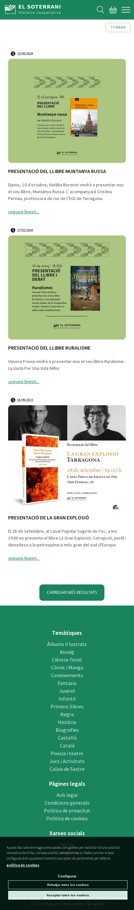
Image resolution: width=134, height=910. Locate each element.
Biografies (67, 730)
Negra (67, 714)
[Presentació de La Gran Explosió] (67, 458)
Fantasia (67, 683)
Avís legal (67, 795)
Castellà (67, 737)
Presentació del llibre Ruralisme (49, 348)
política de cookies (23, 865)
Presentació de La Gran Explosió (48, 518)
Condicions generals (67, 802)
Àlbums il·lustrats (67, 644)
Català (67, 745)
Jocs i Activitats (67, 761)
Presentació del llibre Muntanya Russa (57, 171)
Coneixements (67, 675)
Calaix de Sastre (67, 769)
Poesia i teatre (67, 753)
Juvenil (67, 691)
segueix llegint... (23, 212)
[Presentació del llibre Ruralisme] (67, 288)
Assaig (67, 652)
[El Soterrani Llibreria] (32, 11)
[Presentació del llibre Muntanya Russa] (67, 112)
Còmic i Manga (67, 667)
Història (67, 722)
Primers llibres (67, 706)
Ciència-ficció (67, 659)
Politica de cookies (67, 818)
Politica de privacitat (67, 810)
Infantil (67, 698)
